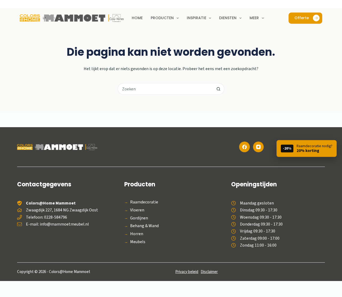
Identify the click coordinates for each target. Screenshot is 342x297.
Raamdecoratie (144, 202)
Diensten (227, 18)
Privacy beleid (186, 272)
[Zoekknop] (218, 88)
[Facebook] (244, 147)
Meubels (137, 242)
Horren (136, 234)
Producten (162, 18)
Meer (254, 18)
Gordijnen (139, 218)
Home (137, 18)
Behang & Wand (144, 226)
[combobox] (165, 89)
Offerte (301, 18)
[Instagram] (258, 147)
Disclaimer (209, 272)
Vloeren (137, 210)
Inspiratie (196, 18)
